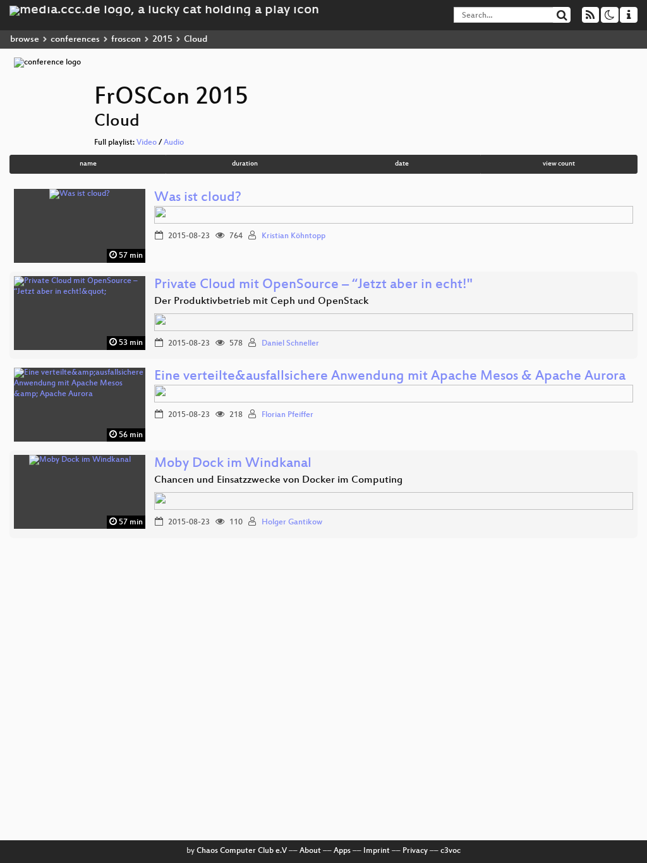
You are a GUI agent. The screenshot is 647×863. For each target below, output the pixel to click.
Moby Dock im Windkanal (232, 464)
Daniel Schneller (290, 343)
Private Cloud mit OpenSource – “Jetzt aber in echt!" (313, 285)
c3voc (450, 851)
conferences (75, 39)
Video (146, 142)
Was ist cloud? (197, 198)
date (402, 164)
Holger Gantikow (292, 522)
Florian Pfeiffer (287, 415)
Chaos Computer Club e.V (242, 851)
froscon (126, 39)
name (88, 164)
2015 (162, 39)
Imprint (376, 851)
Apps (342, 851)
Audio (174, 142)
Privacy (415, 851)
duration (245, 164)
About (310, 851)
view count (559, 164)
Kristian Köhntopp (293, 236)
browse (24, 39)
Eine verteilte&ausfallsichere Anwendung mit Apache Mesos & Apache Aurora (390, 377)
